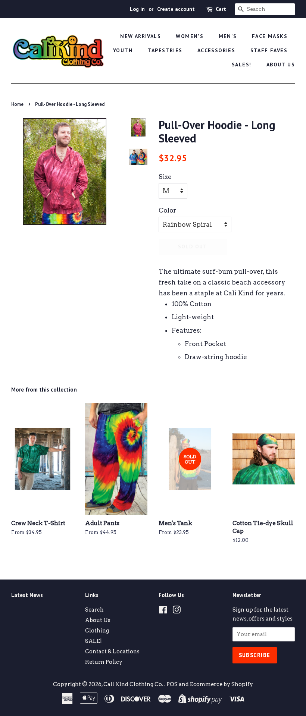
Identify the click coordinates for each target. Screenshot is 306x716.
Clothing (97, 630)
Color (167, 210)
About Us (280, 64)
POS (172, 684)
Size (165, 176)
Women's (189, 36)
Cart (221, 9)
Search (94, 609)
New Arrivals (140, 36)
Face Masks (269, 36)
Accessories (216, 50)
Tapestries (164, 50)
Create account (176, 9)
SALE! (93, 641)
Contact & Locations (112, 651)
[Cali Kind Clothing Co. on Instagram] (176, 611)
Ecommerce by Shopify (221, 684)
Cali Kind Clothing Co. (133, 684)
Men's (228, 36)
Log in (137, 9)
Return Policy (103, 662)
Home (17, 104)
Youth (122, 50)
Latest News (27, 595)
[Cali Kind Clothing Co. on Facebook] (163, 611)
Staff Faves (268, 50)
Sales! (241, 64)
